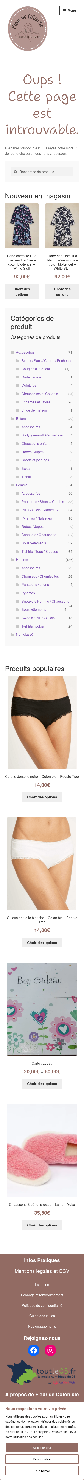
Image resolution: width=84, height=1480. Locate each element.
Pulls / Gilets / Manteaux (40, 509)
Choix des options (21, 291)
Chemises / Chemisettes (40, 576)
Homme (22, 559)
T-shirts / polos (33, 626)
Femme (22, 484)
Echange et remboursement (42, 1294)
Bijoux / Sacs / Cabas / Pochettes (47, 360)
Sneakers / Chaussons (39, 534)
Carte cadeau (32, 377)
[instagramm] (50, 1350)
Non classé (24, 634)
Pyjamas (28, 592)
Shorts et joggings (35, 459)
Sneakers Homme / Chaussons (45, 601)
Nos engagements (42, 1326)
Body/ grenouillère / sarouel (43, 435)
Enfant (21, 418)
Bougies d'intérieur (36, 368)
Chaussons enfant (35, 443)
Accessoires (25, 352)
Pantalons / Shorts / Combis (43, 501)
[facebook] (33, 1350)
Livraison (42, 1284)
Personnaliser (42, 1459)
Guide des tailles (42, 1315)
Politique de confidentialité (42, 1305)
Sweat (26, 468)
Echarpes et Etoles (36, 402)
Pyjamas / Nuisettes (37, 518)
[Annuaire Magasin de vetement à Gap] (42, 1373)
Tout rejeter (42, 1471)
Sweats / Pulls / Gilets (38, 617)
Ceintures (29, 385)
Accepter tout (42, 1447)
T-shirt (26, 476)
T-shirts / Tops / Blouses (40, 551)
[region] (42, 1440)
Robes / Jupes (33, 451)
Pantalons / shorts (35, 584)
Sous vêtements (34, 543)
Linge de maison (34, 410)
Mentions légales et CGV (42, 1270)
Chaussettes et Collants (40, 393)
